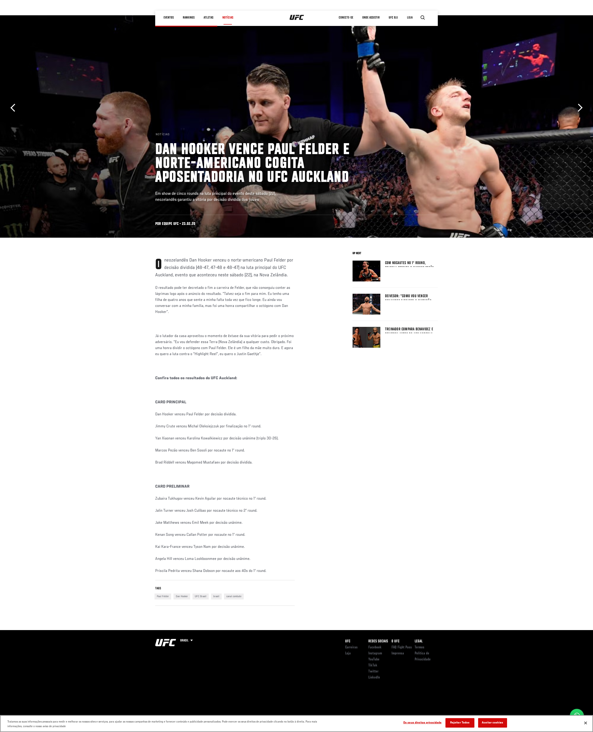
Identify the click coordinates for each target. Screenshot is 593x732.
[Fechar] (585, 723)
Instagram (375, 653)
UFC (347, 641)
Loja (348, 653)
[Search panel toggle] (422, 17)
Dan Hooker (182, 596)
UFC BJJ (393, 17)
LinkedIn (374, 677)
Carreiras (351, 647)
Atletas (208, 17)
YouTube (373, 659)
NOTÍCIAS (227, 17)
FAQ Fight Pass (401, 647)
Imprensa (397, 653)
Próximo (578, 108)
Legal (419, 641)
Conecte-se (346, 17)
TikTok (372, 665)
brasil (216, 596)
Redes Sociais (378, 641)
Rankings (189, 17)
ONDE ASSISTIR (371, 17)
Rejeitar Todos (460, 722)
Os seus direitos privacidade (422, 722)
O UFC (395, 641)
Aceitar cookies (492, 722)
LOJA (410, 17)
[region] (296, 723)
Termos (419, 647)
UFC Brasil (200, 596)
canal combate (233, 596)
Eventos (169, 17)
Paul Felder (163, 596)
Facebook (375, 647)
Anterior (14, 108)
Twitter (373, 671)
